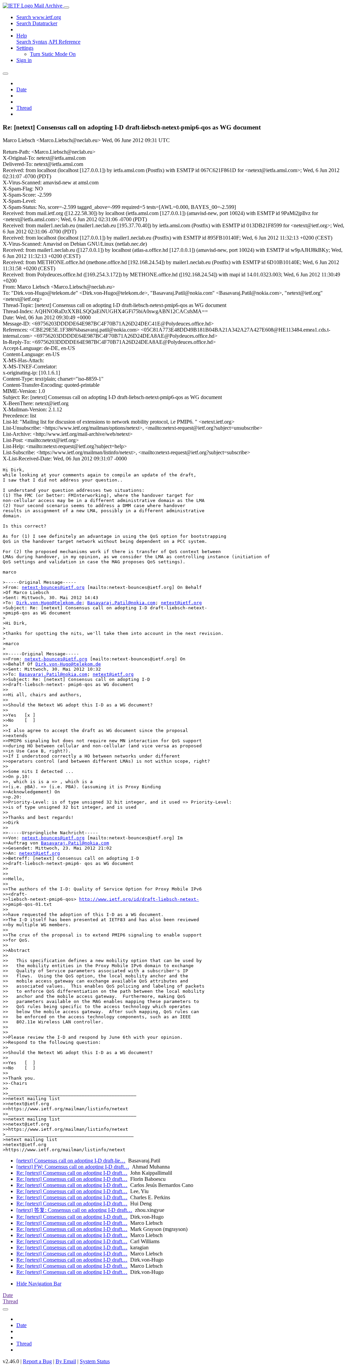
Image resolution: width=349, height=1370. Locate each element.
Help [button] (21, 36)
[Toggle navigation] (66, 7)
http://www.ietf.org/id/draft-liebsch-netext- (139, 899)
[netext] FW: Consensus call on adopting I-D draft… (72, 1167)
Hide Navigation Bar (38, 1284)
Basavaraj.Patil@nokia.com (121, 602)
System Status (95, 1361)
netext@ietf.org (181, 602)
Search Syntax (31, 42)
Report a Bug (37, 1361)
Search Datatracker (36, 23)
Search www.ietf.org (38, 17)
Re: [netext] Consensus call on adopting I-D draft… (71, 1173)
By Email (66, 1361)
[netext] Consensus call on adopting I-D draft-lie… (70, 1160)
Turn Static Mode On (53, 54)
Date (21, 89)
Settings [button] (24, 48)
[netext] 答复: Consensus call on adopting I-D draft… (74, 1210)
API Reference (64, 42)
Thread (24, 108)
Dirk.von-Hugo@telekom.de (49, 602)
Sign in (24, 60)
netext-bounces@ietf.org (53, 587)
